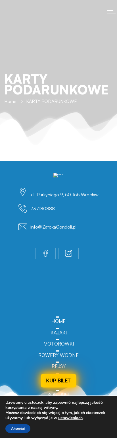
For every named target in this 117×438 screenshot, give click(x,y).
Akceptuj (18, 428)
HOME (58, 321)
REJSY (59, 366)
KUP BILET (58, 380)
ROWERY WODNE (58, 355)
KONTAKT (58, 394)
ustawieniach (70, 418)
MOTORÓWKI (58, 344)
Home (10, 101)
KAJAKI (59, 333)
